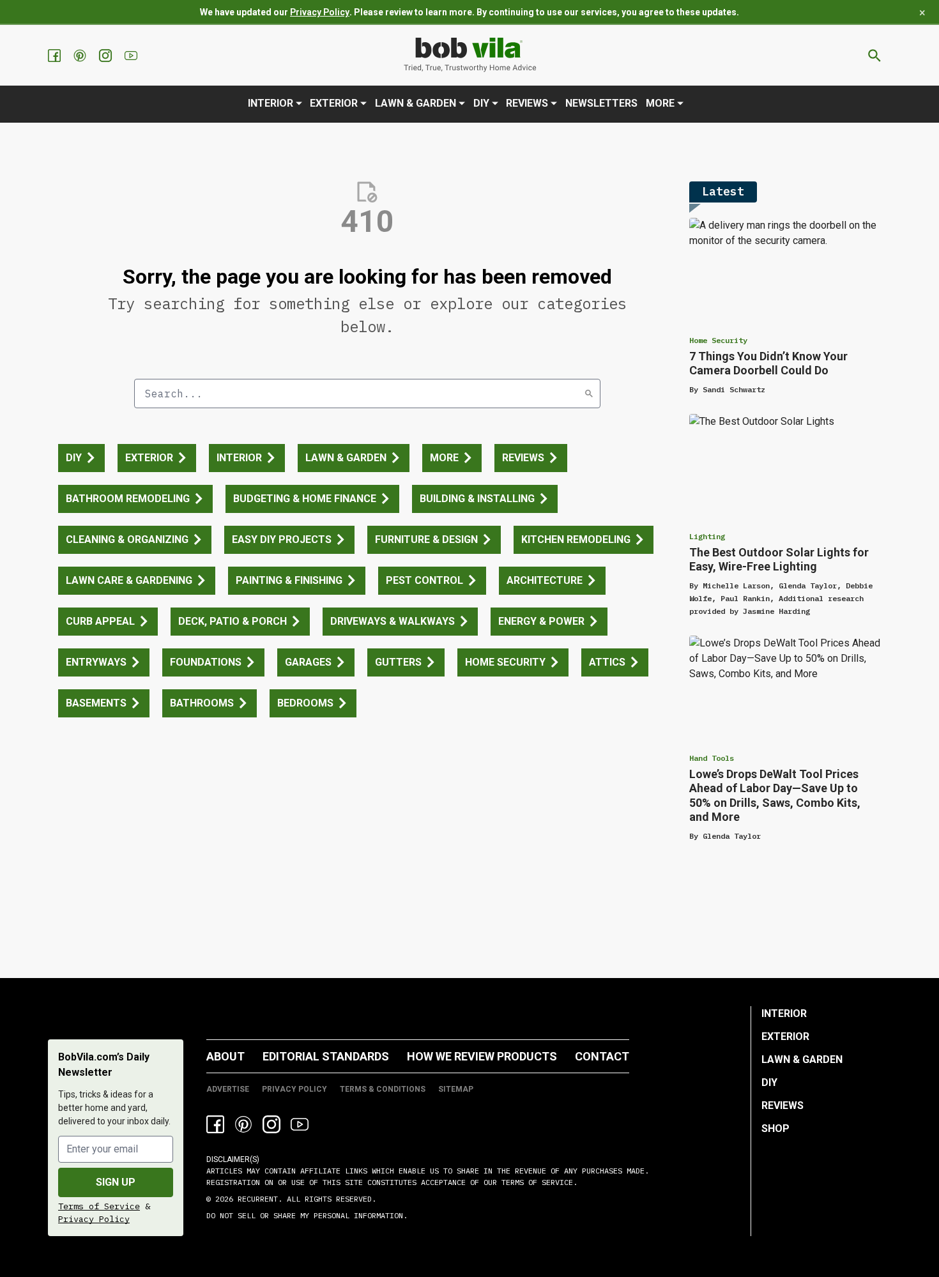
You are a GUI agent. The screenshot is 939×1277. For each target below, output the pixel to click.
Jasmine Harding (776, 611)
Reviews (527, 103)
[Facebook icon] (215, 1124)
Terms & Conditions (382, 1089)
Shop (775, 1128)
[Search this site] (874, 55)
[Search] (589, 393)
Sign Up (115, 1182)
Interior (270, 103)
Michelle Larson (736, 585)
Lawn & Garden (415, 103)
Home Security (718, 340)
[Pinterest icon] (243, 1124)
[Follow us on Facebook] (55, 55)
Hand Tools (711, 758)
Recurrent (255, 1199)
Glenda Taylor (808, 585)
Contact (602, 1056)
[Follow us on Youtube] (132, 55)
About (225, 1056)
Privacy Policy (319, 12)
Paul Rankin (745, 598)
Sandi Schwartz (734, 389)
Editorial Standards (326, 1056)
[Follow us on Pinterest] (81, 55)
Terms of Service (99, 1206)
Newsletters (601, 103)
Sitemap (455, 1089)
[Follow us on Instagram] (106, 55)
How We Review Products (482, 1056)
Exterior (334, 103)
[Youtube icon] (300, 1124)
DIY (481, 103)
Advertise (227, 1089)
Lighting (707, 536)
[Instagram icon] (271, 1124)
